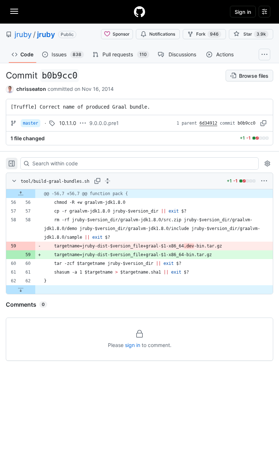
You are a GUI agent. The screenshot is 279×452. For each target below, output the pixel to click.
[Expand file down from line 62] (20, 289)
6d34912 (208, 123)
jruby (23, 34)
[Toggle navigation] (14, 11)
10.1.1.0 (67, 123)
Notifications (162, 34)
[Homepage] (139, 11)
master (30, 123)
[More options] (264, 181)
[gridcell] (139, 193)
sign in (132, 345)
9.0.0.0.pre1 (104, 123)
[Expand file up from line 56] (20, 193)
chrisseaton (31, 89)
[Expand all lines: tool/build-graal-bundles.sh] (107, 181)
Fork (207, 34)
